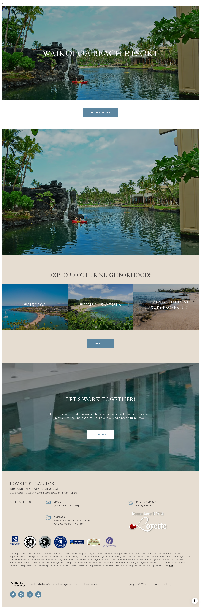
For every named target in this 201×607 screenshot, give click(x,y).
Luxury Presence (86, 584)
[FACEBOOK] (13, 594)
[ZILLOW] (38, 594)
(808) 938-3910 (145, 505)
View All (100, 343)
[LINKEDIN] (30, 594)
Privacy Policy (161, 584)
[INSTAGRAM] (21, 594)
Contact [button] (100, 434)
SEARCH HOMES (100, 112)
